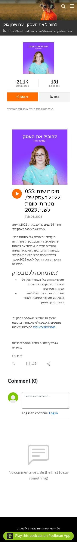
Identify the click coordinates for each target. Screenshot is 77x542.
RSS (56, 96)
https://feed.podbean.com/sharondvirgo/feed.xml (40, 31)
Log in (53, 413)
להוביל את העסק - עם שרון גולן (30, 24)
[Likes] (14, 363)
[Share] (48, 363)
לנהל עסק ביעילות (44, 327)
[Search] (63, 6)
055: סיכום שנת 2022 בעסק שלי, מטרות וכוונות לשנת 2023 (43, 200)
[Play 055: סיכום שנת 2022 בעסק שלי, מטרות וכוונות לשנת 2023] (17, 194)
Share (24, 96)
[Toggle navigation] (72, 6)
